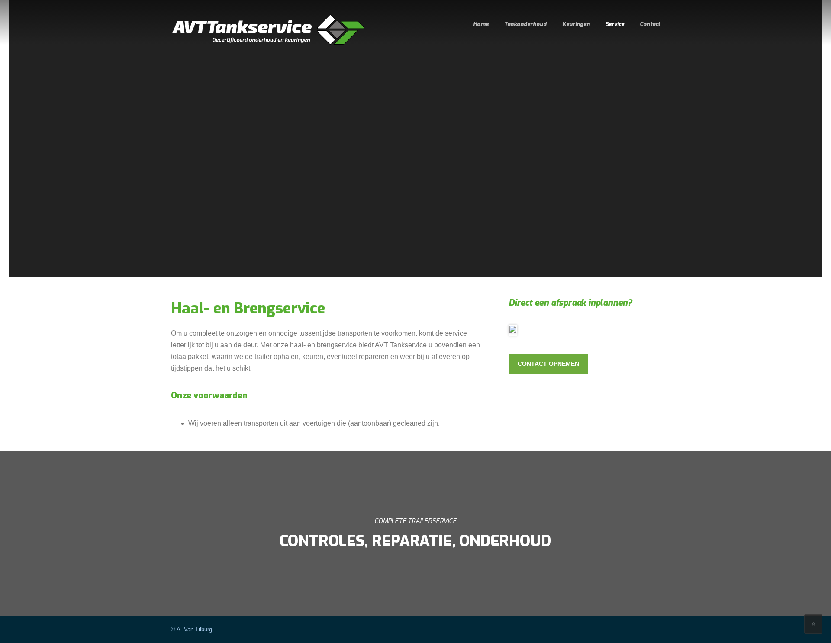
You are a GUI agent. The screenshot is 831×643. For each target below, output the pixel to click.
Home (481, 24)
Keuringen (576, 24)
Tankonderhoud (525, 24)
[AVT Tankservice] (268, 29)
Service (615, 24)
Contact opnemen (548, 363)
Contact (650, 24)
